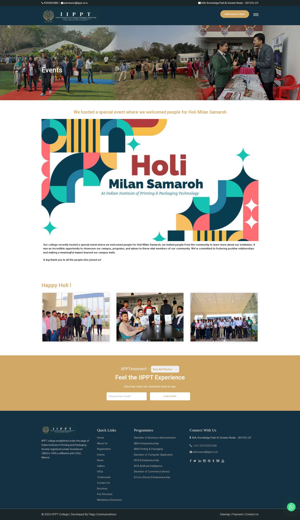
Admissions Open (235, 14)
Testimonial (103, 477)
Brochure (102, 488)
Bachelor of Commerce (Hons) (151, 471)
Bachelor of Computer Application (153, 454)
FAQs (100, 471)
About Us (102, 443)
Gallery (101, 466)
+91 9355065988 (205, 446)
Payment (237, 514)
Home (100, 437)
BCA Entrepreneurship (146, 460)
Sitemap (225, 514)
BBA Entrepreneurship (146, 443)
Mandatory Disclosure (109, 499)
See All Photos (163, 369)
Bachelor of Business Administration (155, 437)
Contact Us (103, 482)
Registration (104, 449)
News (100, 460)
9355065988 (51, 3)
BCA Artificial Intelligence (148, 466)
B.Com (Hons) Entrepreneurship (152, 477)
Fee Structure (104, 494)
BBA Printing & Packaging (148, 449)
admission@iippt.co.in (76, 3)
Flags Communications (102, 514)
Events (101, 454)
